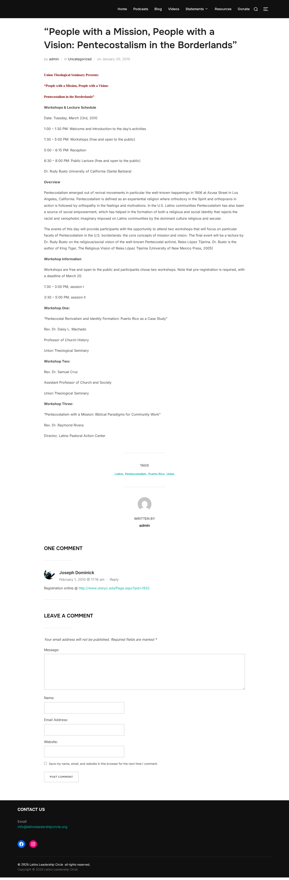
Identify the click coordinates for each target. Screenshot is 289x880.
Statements (195, 9)
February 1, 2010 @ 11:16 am (82, 579)
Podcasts (140, 9)
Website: (51, 742)
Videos (173, 9)
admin (54, 59)
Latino (119, 474)
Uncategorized (80, 59)
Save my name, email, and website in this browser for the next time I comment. (103, 763)
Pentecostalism (135, 474)
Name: (49, 698)
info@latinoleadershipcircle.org (42, 827)
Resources (223, 9)
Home (122, 9)
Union (170, 474)
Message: (51, 650)
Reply (114, 579)
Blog (158, 9)
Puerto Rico (156, 474)
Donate (244, 9)
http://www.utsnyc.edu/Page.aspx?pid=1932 (114, 588)
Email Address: (56, 720)
